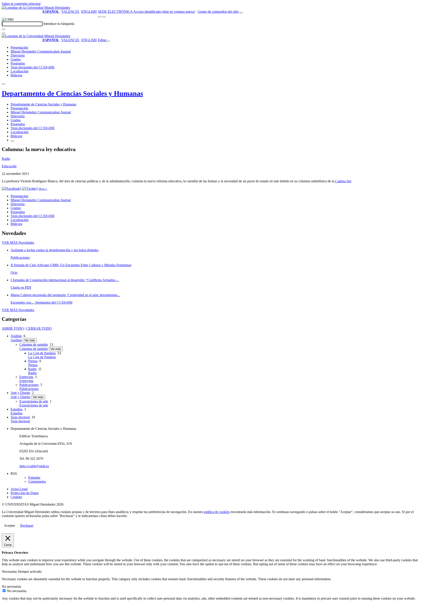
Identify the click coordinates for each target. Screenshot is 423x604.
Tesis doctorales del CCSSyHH (32, 67)
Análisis (16, 336)
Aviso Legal (19, 489)
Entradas (34, 477)
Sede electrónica (115, 11)
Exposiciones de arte (33, 401)
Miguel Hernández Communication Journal (41, 51)
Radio (6, 159)
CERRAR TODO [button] (39, 328)
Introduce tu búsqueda (58, 24)
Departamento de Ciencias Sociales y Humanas (72, 93)
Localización (19, 71)
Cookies (16, 497)
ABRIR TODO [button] (13, 328)
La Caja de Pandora (42, 353)
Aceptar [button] (9, 525)
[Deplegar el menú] (12, 141)
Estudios (16, 409)
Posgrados (18, 63)
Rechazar (26, 525)
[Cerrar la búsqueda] (3, 33)
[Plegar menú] (108, 41)
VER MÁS (18, 242)
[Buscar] (3, 29)
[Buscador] (241, 12)
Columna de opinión (33, 344)
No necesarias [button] (11, 586)
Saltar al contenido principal (21, 4)
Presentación (19, 47)
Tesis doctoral (20, 417)
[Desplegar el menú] (104, 16)
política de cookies (217, 512)
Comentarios (37, 481)
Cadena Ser (342, 181)
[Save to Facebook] (11, 188)
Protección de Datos (25, 493)
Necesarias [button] (10, 571)
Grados (16, 59)
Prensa (32, 361)
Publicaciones (29, 385)
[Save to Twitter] (30, 188)
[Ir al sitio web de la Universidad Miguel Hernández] (36, 7)
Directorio (18, 55)
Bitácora (16, 75)
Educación (9, 166)
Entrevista (26, 377)
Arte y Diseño (20, 393)
